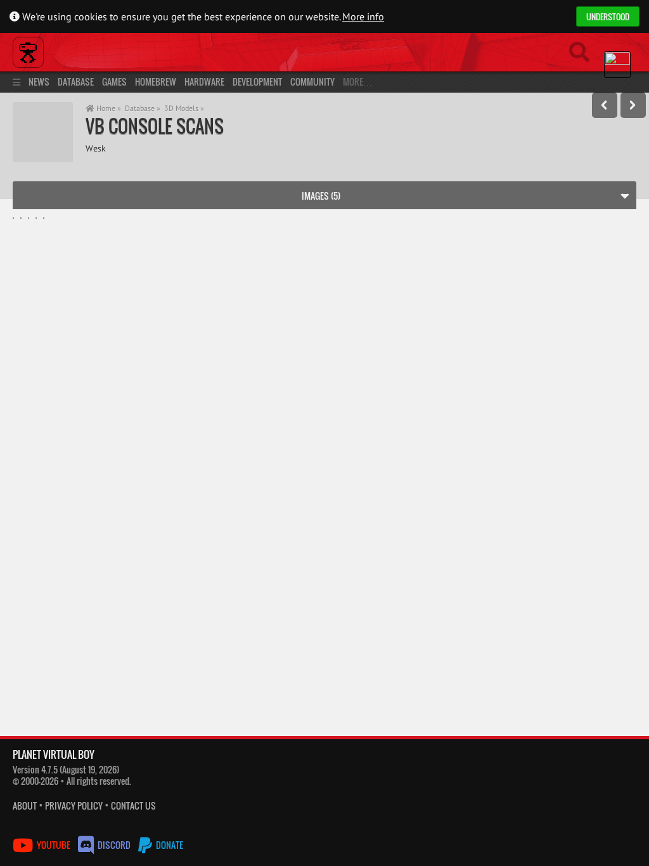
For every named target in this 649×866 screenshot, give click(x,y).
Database (76, 81)
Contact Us (133, 805)
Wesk (96, 148)
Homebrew (155, 81)
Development (257, 81)
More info (363, 16)
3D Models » (184, 108)
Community (312, 81)
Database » (142, 108)
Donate (168, 844)
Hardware (204, 81)
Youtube (53, 844)
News (39, 81)
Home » (107, 108)
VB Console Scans (155, 126)
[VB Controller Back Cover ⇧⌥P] (604, 105)
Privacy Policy (74, 805)
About (25, 805)
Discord (114, 844)
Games (114, 81)
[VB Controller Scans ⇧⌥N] (633, 105)
